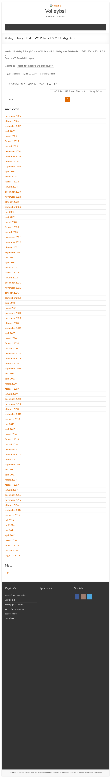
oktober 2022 (12, 247)
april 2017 (10, 475)
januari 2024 (11, 187)
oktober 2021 (12, 293)
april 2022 (10, 262)
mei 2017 (9, 470)
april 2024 (10, 171)
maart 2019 (11, 384)
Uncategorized (48, 74)
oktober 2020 (12, 323)
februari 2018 (12, 439)
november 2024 (13, 156)
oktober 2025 (12, 121)
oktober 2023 (12, 202)
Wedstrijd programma (14, 609)
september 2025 (13, 126)
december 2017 (13, 449)
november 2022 (13, 242)
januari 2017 (11, 490)
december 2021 (13, 283)
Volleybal (55, 11)
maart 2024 (11, 177)
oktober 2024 (12, 161)
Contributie (10, 600)
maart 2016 (11, 540)
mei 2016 (9, 530)
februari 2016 (12, 545)
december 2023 (13, 192)
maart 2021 (11, 308)
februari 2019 (12, 389)
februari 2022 (12, 273)
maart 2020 (11, 338)
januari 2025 (11, 146)
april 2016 (10, 535)
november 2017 (13, 454)
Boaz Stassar (14, 74)
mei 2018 (9, 424)
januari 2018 (11, 444)
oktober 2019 (12, 363)
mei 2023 (9, 212)
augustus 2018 (12, 419)
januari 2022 (11, 278)
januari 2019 (11, 394)
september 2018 (13, 414)
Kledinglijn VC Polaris (14, 605)
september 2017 (13, 464)
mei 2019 (9, 374)
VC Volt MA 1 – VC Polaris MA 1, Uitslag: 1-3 (33, 84)
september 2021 (13, 298)
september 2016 (13, 510)
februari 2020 (12, 343)
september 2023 (13, 207)
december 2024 (13, 151)
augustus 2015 (12, 555)
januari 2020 (11, 348)
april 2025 (10, 131)
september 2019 (13, 368)
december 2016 (13, 495)
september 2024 (13, 166)
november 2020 (13, 318)
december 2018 (13, 399)
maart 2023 (11, 222)
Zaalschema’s (11, 614)
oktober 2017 (12, 459)
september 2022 (13, 252)
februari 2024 (12, 182)
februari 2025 (12, 141)
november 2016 (13, 500)
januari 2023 (11, 232)
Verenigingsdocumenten (15, 595)
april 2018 (10, 429)
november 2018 (13, 404)
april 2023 (10, 217)
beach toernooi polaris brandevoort (35, 66)
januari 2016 (11, 550)
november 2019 (13, 358)
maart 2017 (11, 480)
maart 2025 (11, 136)
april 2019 (10, 379)
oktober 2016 (12, 505)
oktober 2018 (12, 409)
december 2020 (13, 313)
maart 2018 (11, 434)
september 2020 (13, 328)
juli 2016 (9, 520)
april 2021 (10, 303)
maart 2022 (11, 267)
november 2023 (13, 197)
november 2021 (13, 288)
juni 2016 (9, 525)
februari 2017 (12, 485)
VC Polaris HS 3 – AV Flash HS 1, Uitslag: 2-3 (78, 91)
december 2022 (13, 237)
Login (7, 572)
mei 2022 (9, 257)
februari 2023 (12, 227)
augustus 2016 (12, 515)
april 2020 (10, 333)
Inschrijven (9, 618)
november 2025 (13, 116)
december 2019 (13, 353)
